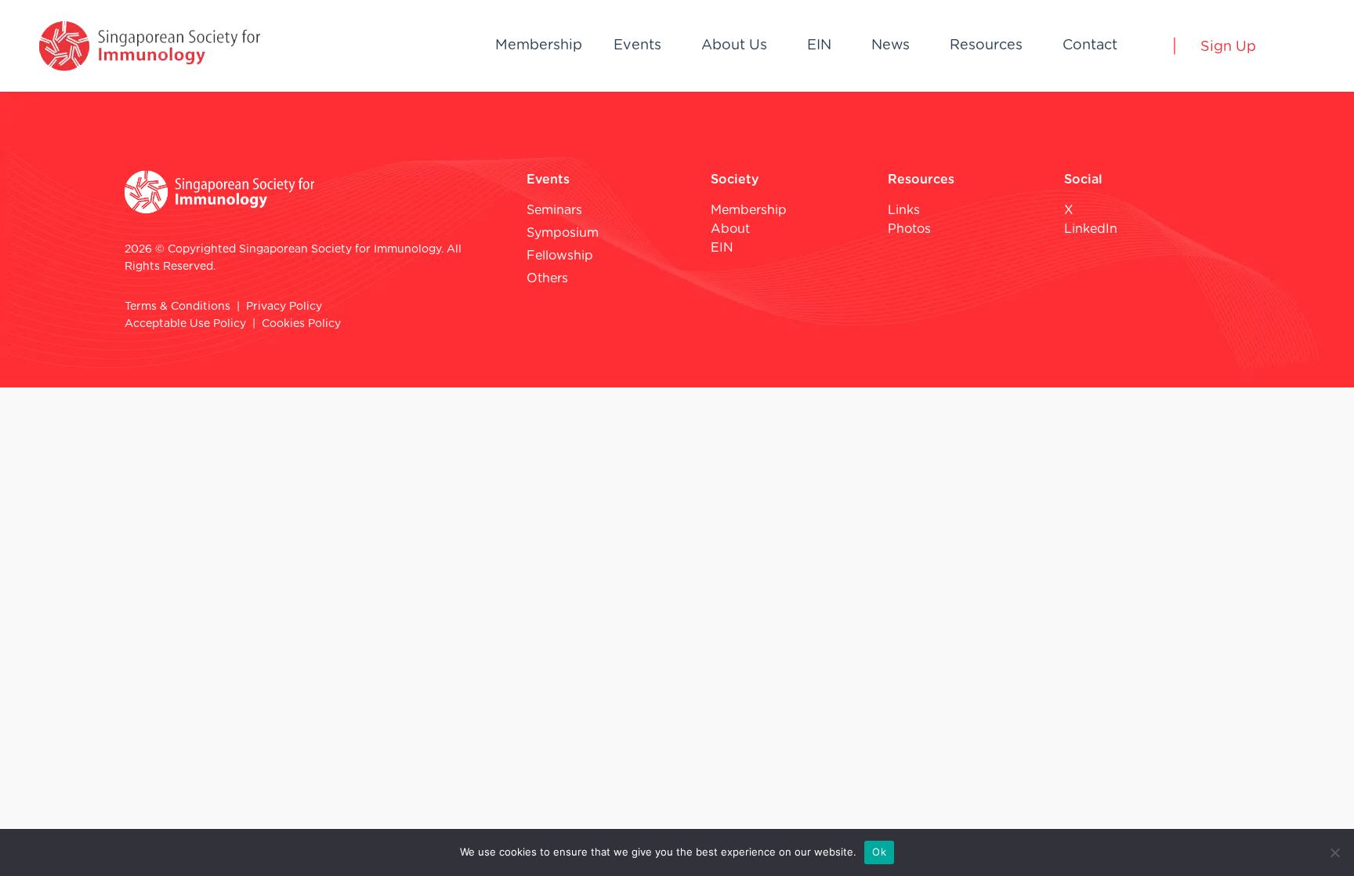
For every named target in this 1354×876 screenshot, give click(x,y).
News (890, 45)
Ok (879, 851)
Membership (538, 45)
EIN (819, 45)
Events (637, 45)
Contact (1090, 45)
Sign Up (1228, 47)
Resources (986, 45)
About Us (734, 45)
